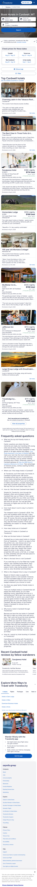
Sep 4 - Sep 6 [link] (27, 62)
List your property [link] (7, 778)
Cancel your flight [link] (7, 857)
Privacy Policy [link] (6, 830)
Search (18, 30)
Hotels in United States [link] (8, 799)
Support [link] (5, 852)
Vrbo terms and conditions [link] (9, 838)
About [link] (4, 772)
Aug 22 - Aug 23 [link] (10, 55)
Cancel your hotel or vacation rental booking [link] (14, 854)
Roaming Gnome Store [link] (8, 789)
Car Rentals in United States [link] (10, 811)
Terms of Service (18, 885)
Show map (19, 69)
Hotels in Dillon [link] (6, 700)
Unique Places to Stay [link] (8, 820)
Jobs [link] (4, 775)
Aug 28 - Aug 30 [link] (10, 62)
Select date (9, 20)
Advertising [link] (6, 792)
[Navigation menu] (34, 2)
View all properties (18, 423)
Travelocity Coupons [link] (8, 817)
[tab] (5, 692)
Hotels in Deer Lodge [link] (8, 696)
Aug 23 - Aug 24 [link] (27, 55)
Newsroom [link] (5, 783)
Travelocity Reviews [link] (8, 814)
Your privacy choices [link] (8, 844)
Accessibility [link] (6, 841)
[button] (18, 684)
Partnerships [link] (6, 780)
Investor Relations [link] (7, 786)
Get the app (19, 756)
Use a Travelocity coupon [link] (9, 863)
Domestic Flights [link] (7, 808)
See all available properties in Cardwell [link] (12, 80)
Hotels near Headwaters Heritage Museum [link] (14, 710)
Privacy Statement (7, 885)
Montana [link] (8, 7)
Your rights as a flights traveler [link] (10, 866)
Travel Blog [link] (6, 822)
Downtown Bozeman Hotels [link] (10, 703)
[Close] (35, 872)
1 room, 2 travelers (11, 25)
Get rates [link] (32, 113)
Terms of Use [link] (6, 836)
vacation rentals (21, 42)
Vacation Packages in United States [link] (12, 805)
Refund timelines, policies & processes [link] (12, 860)
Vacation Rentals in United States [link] (11, 802)
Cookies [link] (5, 833)
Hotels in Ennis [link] (6, 707)
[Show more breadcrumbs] (2, 7)
